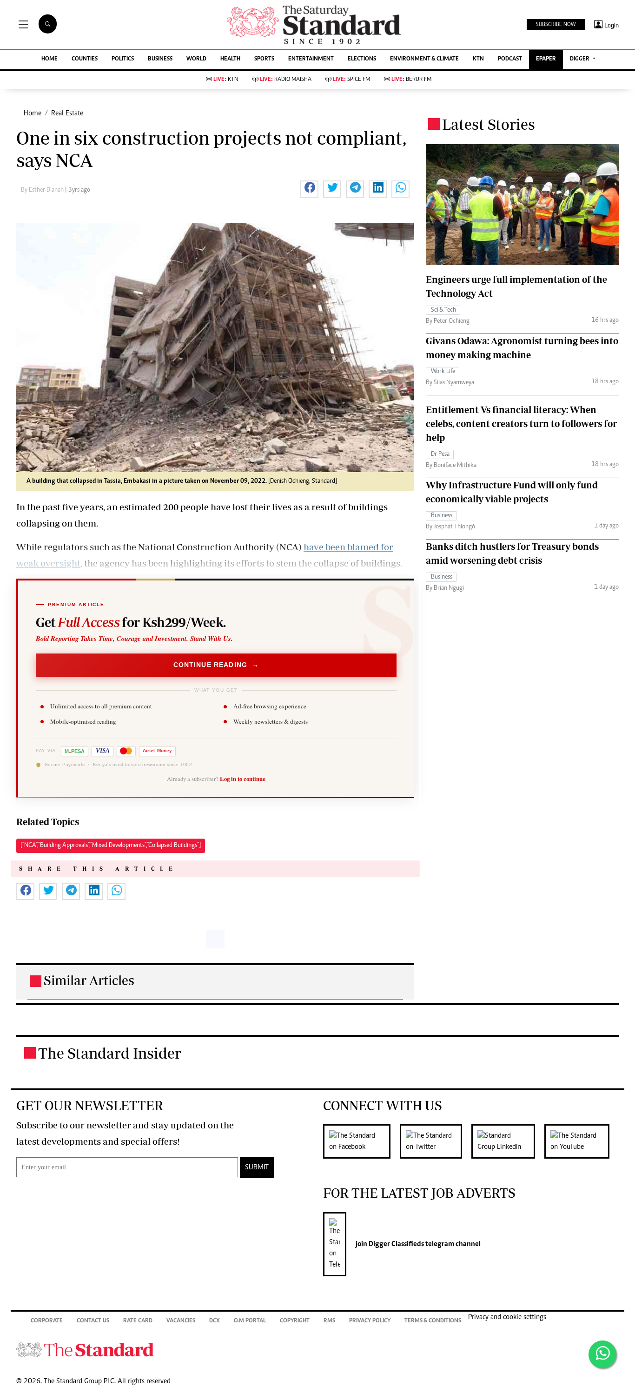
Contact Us (93, 1321)
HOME (49, 59)
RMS (329, 1321)
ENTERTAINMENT (311, 59)
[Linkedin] (507, 1141)
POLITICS (123, 59)
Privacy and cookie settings (507, 1317)
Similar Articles (89, 980)
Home (32, 113)
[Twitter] (435, 1141)
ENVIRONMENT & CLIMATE (424, 59)
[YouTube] (581, 1141)
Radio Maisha (285, 80)
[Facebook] (361, 1141)
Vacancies (180, 1321)
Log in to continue (242, 778)
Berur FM (411, 80)
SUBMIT (257, 1167)
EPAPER (546, 59)
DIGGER (580, 59)
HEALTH (230, 59)
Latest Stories (488, 124)
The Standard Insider (109, 1053)
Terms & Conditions (432, 1321)
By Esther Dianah (43, 190)
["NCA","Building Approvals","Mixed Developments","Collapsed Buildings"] (110, 845)
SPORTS (264, 59)
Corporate (47, 1321)
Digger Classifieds (395, 1244)
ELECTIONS (362, 59)
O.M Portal (250, 1321)
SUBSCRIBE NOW (555, 24)
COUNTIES (85, 59)
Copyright (295, 1321)
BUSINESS (160, 59)
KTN (478, 59)
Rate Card (137, 1321)
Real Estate (67, 113)
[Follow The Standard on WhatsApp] (602, 1354)
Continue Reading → (216, 665)
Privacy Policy (369, 1321)
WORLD (196, 59)
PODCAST (510, 59)
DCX (214, 1321)
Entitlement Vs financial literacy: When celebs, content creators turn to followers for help (521, 423)
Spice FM (351, 80)
